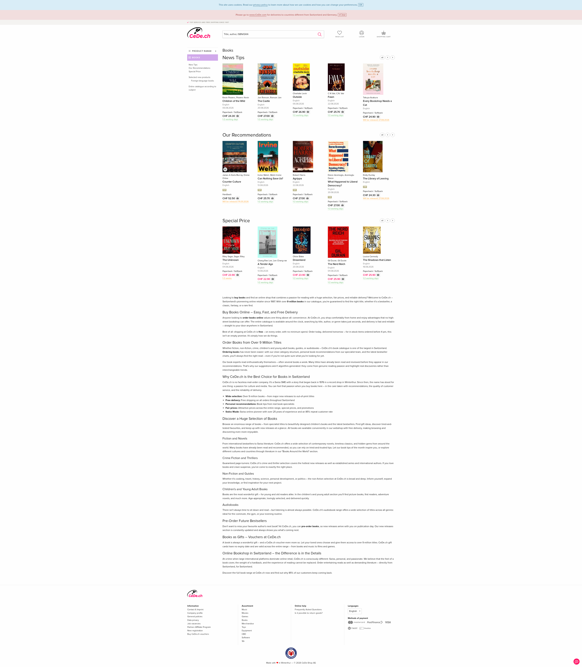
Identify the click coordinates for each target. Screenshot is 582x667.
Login (361, 37)
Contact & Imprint (195, 609)
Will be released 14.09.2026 (235, 201)
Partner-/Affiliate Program (199, 627)
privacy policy (260, 4)
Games (245, 616)
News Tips (233, 58)
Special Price (195, 71)
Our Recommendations (199, 68)
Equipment (247, 630)
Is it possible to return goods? (309, 613)
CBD (244, 634)
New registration (195, 630)
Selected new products (199, 77)
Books (196, 57)
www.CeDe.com (257, 14)
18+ (243, 641)
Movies (245, 613)
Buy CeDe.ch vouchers (198, 634)
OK (360, 4)
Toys (244, 627)
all (382, 57)
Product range (202, 51)
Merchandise (248, 623)
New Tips (193, 64)
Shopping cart (384, 37)
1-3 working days (230, 119)
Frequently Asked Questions (308, 609)
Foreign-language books (202, 80)
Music (244, 609)
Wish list (339, 37)
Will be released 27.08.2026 (376, 120)
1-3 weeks (227, 278)
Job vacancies (194, 623)
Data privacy (193, 620)
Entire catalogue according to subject (202, 88)
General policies (194, 616)
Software (246, 637)
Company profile (195, 613)
